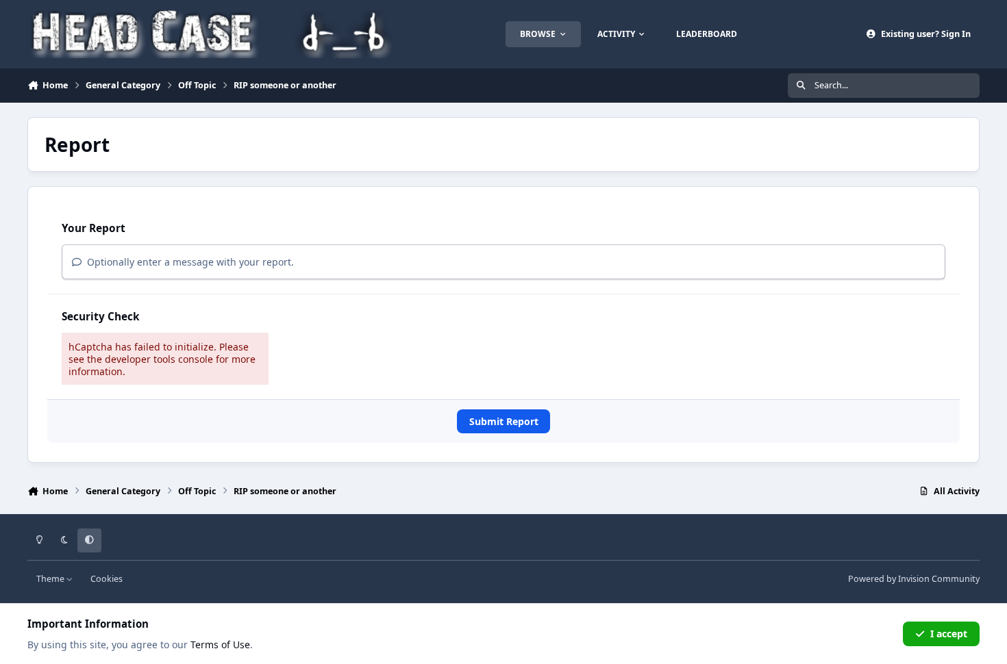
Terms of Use (220, 644)
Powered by (914, 579)
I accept (948, 633)
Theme (51, 579)
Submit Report (503, 421)
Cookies (106, 579)
